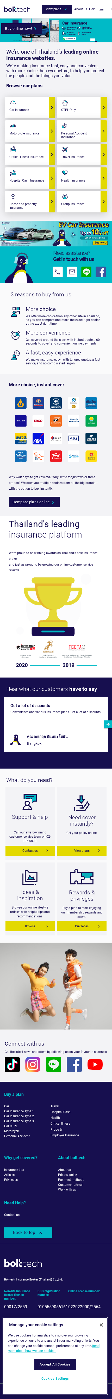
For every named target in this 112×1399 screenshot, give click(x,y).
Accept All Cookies (55, 1364)
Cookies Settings (55, 1378)
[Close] (101, 1325)
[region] (55, 1356)
